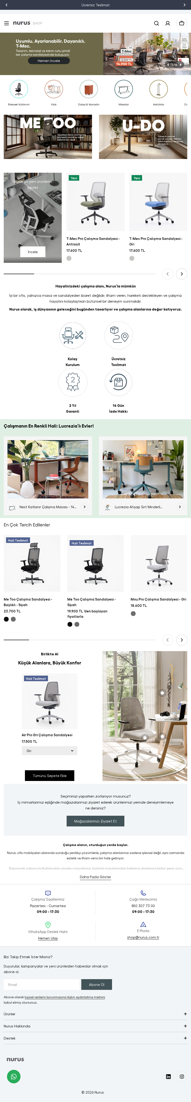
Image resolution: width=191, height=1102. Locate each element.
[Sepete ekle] (118, 182)
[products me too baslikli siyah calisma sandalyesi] (48, 139)
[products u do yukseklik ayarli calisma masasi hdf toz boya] (143, 139)
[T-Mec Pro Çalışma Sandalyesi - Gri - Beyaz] (131, 258)
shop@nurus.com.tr (143, 937)
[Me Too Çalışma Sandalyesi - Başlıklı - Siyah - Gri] (13, 619)
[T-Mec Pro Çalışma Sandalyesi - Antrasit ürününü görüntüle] (95, 202)
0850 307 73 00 (104, 5)
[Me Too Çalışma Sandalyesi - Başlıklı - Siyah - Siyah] (6, 619)
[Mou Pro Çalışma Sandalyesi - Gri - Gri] (133, 613)
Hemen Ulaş (48, 938)
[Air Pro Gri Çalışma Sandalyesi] (50, 701)
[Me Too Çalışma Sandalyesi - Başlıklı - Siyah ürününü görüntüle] (32, 563)
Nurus (99, 1092)
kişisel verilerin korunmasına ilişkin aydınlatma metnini (65, 997)
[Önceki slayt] (168, 64)
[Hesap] (168, 23)
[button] (6, 5)
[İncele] (84, 507)
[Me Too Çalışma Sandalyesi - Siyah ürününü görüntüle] (95, 563)
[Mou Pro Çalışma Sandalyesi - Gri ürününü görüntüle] (159, 563)
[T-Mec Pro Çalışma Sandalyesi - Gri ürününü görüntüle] (158, 202)
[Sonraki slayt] (180, 64)
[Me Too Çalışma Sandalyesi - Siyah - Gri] (76, 624)
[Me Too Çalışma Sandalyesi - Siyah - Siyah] (69, 624)
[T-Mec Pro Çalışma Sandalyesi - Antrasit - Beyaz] (69, 258)
